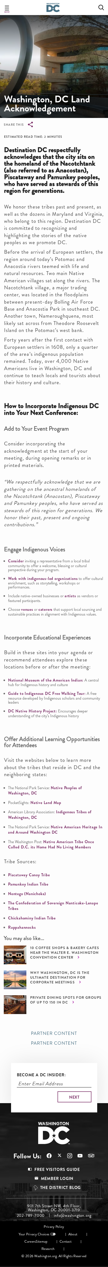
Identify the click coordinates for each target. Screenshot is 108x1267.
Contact (66, 1241)
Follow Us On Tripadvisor (89, 1155)
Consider (16, 561)
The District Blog (60, 1187)
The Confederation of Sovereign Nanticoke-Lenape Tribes (53, 905)
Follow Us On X (57, 1156)
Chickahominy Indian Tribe (32, 918)
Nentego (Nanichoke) (27, 894)
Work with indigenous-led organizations (43, 578)
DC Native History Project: (32, 711)
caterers (45, 609)
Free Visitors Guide (57, 1169)
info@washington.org (72, 1216)
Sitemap (41, 1241)
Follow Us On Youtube (77, 1155)
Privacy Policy (54, 1226)
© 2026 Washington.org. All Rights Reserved (53, 1256)
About (72, 1234)
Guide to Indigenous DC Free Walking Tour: (47, 693)
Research (48, 1248)
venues (27, 609)
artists (70, 596)
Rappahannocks (22, 927)
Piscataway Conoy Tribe (29, 875)
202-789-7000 (31, 1216)
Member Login (57, 1178)
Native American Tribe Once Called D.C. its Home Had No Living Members (51, 844)
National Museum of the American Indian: (45, 680)
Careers (30, 1241)
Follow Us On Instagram (67, 1155)
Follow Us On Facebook (46, 1155)
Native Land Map (45, 803)
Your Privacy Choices (34, 1234)
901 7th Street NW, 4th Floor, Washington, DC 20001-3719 (54, 1208)
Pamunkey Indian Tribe (28, 884)
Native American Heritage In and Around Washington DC (55, 829)
